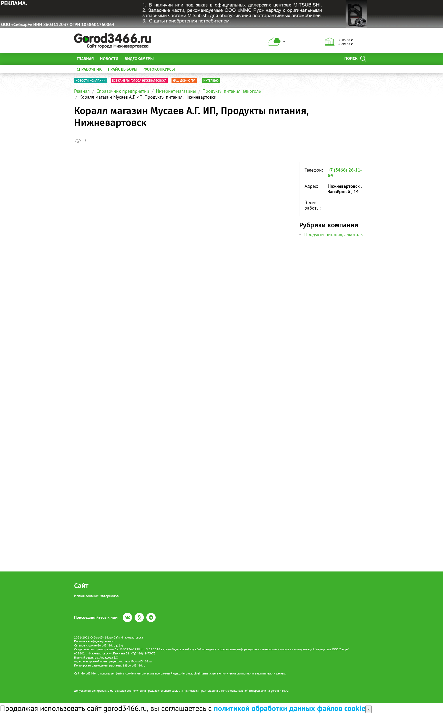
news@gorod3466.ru (138, 661)
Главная (85, 58)
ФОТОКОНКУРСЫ (159, 69)
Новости (109, 58)
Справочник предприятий (122, 91)
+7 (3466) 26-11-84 (345, 172)
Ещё (164, 58)
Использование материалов (96, 596)
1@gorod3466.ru (134, 665)
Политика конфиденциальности (95, 641)
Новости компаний (90, 80)
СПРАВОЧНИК (89, 69)
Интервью (211, 80)
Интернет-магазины (176, 91)
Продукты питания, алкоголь (232, 91)
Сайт (81, 586)
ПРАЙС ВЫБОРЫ (122, 69)
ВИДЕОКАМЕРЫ (139, 58)
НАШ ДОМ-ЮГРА (184, 80)
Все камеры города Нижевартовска (139, 80)
